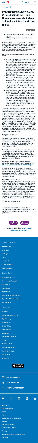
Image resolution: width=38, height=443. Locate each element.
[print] (33, 30)
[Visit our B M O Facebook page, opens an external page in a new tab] (19, 398)
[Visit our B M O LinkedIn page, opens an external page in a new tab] (27, 398)
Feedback (5, 437)
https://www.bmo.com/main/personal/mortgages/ (17, 165)
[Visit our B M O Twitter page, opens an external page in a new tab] (11, 398)
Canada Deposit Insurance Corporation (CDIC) (20, 229)
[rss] (27, 30)
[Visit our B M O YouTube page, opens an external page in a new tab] (3, 398)
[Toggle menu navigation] (35, 2)
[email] (30, 30)
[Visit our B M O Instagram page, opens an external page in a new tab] (35, 398)
